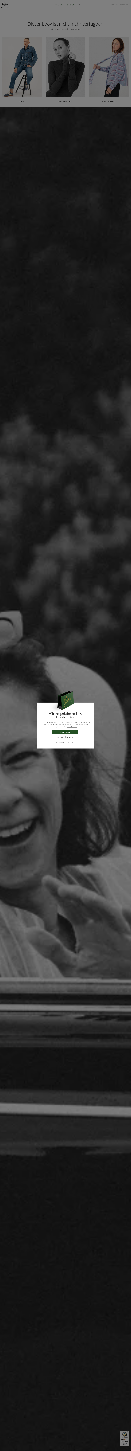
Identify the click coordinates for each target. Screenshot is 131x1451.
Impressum (60, 742)
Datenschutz (70, 742)
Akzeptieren (65, 732)
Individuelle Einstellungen (65, 737)
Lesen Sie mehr (72, 727)
